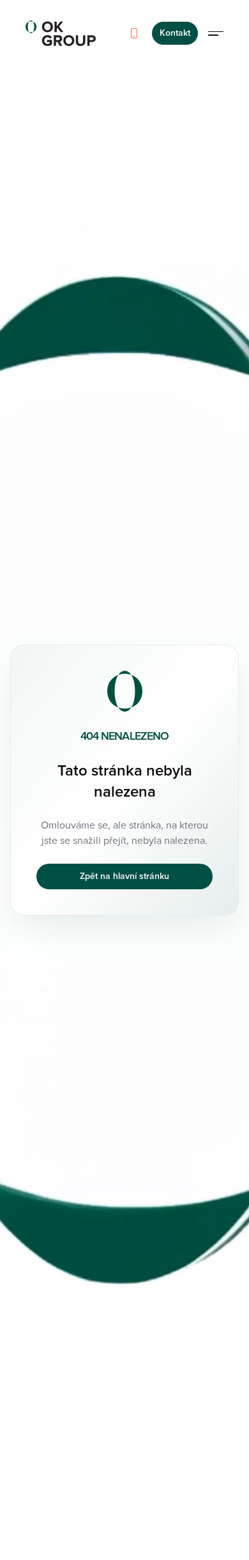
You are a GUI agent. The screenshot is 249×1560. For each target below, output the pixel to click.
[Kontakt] (134, 33)
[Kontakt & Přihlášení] (216, 33)
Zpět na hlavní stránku (124, 876)
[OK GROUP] (61, 33)
